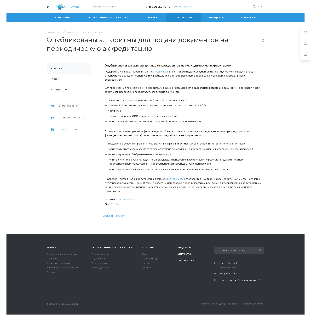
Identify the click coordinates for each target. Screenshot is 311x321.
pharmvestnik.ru (126, 199)
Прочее (51, 272)
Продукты (184, 247)
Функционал (98, 258)
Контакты (184, 254)
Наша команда (150, 258)
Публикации (185, 260)
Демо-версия (99, 263)
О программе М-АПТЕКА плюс (112, 247)
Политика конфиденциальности (219, 304)
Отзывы (146, 267)
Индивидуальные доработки (62, 267)
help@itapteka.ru (229, 273)
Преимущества (100, 254)
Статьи (55, 78)
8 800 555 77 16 (159, 6)
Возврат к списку (113, 215)
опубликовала (176, 178)
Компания (149, 247)
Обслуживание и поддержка (62, 254)
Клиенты (146, 263)
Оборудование (100, 267)
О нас (145, 254)
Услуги (52, 247)
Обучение (52, 258)
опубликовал (160, 71)
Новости (56, 68)
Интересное (59, 89)
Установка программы (59, 263)
